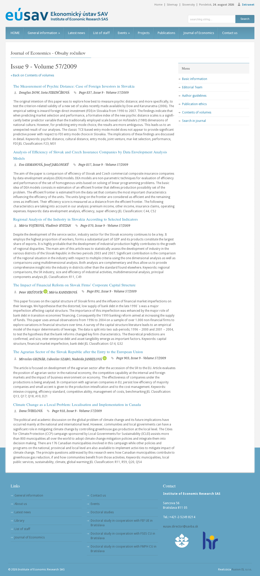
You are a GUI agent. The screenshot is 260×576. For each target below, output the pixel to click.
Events (124, 33)
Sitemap (172, 4)
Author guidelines (194, 95)
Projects (144, 33)
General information (44, 33)
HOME (15, 33)
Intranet (248, 4)
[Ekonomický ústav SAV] (57, 14)
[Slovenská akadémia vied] (182, 541)
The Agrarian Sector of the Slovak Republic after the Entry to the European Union (78, 351)
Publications (166, 33)
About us (20, 504)
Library (19, 520)
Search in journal (194, 121)
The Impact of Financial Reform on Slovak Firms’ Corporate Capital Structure (74, 284)
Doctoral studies (102, 512)
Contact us (229, 33)
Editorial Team (192, 87)
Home (158, 4)
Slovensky (188, 4)
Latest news (76, 33)
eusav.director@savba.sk (180, 526)
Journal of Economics (198, 33)
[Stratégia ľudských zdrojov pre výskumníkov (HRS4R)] (210, 541)
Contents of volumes (196, 112)
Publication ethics (194, 104)
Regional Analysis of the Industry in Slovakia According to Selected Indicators (75, 219)
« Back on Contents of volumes (32, 75)
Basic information (194, 79)
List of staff (101, 33)
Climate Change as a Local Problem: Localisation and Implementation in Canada (77, 404)
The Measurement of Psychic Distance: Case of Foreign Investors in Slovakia (74, 86)
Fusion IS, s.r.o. (242, 569)
